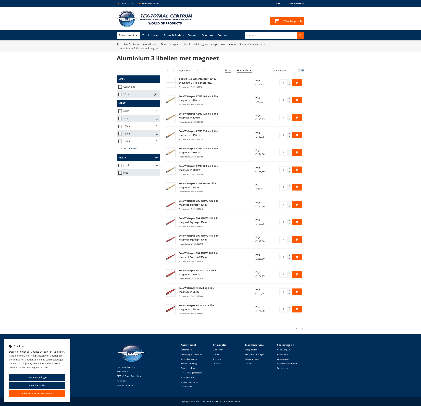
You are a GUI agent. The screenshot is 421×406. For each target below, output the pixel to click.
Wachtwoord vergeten (287, 363)
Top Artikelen (150, 35)
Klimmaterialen (188, 377)
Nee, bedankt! (37, 385)
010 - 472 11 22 (127, 3)
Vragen (192, 35)
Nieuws (216, 354)
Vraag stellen (251, 349)
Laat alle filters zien (127, 148)
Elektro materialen (189, 382)
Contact (222, 35)
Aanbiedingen (283, 349)
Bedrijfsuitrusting (189, 363)
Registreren (282, 368)
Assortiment (126, 35)
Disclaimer (218, 349)
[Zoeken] (300, 35)
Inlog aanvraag (295, 3)
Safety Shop (186, 349)
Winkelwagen (292, 21)
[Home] (155, 19)
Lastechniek (186, 386)
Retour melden (252, 359)
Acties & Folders (174, 35)
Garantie (249, 363)
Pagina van (186, 70)
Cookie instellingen (37, 377)
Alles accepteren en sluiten (37, 393)
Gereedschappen (189, 359)
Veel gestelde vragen (254, 354)
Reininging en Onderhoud (192, 354)
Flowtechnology (188, 368)
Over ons (207, 35)
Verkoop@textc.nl (150, 3)
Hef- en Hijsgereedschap (192, 372)
